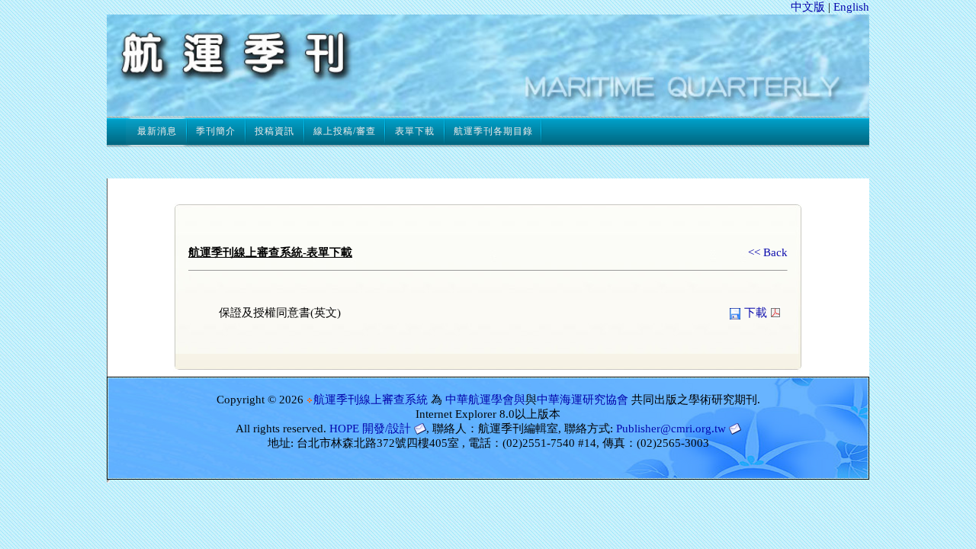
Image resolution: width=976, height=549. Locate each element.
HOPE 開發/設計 (370, 428)
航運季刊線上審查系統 (370, 399)
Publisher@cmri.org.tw (671, 428)
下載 (755, 313)
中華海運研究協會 (582, 399)
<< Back (768, 252)
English (851, 7)
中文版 (808, 7)
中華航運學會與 (485, 399)
